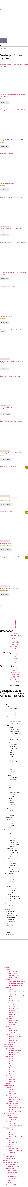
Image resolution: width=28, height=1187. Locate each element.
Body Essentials (14, 851)
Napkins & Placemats (15, 899)
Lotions (12, 855)
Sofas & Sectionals (14, 732)
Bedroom (9, 767)
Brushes (12, 892)
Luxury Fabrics (10, 928)
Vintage (8, 742)
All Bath (9, 886)
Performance (10, 930)
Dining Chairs (13, 736)
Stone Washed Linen (12, 915)
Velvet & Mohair (11, 918)
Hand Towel (13, 890)
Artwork (9, 819)
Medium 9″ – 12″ (14, 794)
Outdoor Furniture (14, 778)
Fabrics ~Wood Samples (9, 911)
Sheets (11, 878)
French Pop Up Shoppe (9, 934)
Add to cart (4, 102)
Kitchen (9, 895)
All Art (11, 821)
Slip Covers (13, 765)
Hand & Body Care (11, 849)
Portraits (12, 826)
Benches (12, 755)
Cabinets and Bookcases (15, 719)
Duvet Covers (13, 880)
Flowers (9, 861)
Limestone (12, 784)
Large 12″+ (12, 796)
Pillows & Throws (8, 786)
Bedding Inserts (14, 882)
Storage (9, 717)
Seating (8, 725)
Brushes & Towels (14, 897)
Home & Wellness (8, 830)
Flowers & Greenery (9, 859)
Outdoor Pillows (14, 782)
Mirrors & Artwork (8, 817)
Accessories (13, 780)
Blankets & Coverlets (15, 884)
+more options (5, 414)
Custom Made (13, 763)
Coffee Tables (13, 711)
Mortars (12, 801)
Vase (11, 813)
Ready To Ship (13, 761)
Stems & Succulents (14, 872)
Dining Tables (13, 715)
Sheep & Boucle (11, 920)
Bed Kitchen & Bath (8, 874)
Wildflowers (13, 865)
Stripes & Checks (11, 926)
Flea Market (7, 909)
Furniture (6, 704)
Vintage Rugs (10, 905)
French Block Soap (14, 857)
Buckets (12, 815)
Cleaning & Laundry (15, 844)
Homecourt (13, 838)
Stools (11, 727)
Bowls (11, 811)
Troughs (12, 803)
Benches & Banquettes (15, 730)
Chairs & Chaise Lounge (16, 734)
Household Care (11, 840)
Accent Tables (13, 709)
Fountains (12, 805)
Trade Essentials (11, 922)
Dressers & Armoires (15, 723)
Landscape (12, 824)
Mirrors (9, 828)
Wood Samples (10, 913)
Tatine (11, 834)
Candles (9, 832)
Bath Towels (13, 888)
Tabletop (12, 901)
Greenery (9, 867)
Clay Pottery (10, 790)
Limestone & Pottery (9, 788)
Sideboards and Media (15, 721)
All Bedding (10, 876)
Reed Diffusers (13, 846)
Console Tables (13, 713)
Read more (4, 594)
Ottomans (9, 759)
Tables (8, 707)
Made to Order (10, 907)
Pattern (8, 924)
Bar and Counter (14, 738)
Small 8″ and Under (15, 792)
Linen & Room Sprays (15, 842)
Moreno (12, 836)
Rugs (5, 903)
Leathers (9, 932)
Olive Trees (13, 870)
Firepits (12, 807)
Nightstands (13, 771)
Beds (11, 769)
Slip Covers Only (14, 740)
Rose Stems (13, 863)
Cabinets (12, 750)
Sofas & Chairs (13, 753)
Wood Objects (10, 809)
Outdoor (9, 775)
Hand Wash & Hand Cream (16, 853)
